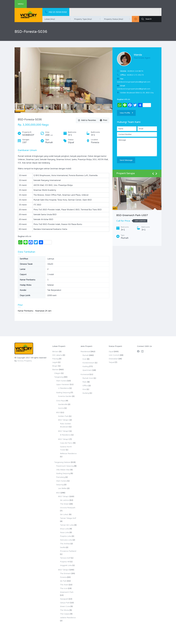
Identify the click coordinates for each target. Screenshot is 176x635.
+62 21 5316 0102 (58, 12)
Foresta (63, 577)
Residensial (85, 351)
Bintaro (55, 351)
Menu (21, 4)
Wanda (138, 54)
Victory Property (24, 361)
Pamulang (60, 477)
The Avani (64, 585)
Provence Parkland (68, 551)
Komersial (85, 374)
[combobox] (57, 19)
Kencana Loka (66, 540)
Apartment (87, 370)
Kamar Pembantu (25, 311)
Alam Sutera (61, 381)
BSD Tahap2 (63, 439)
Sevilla (62, 547)
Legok (55, 362)
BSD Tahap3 (63, 431)
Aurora (61, 408)
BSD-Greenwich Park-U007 (132, 215)
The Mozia (64, 610)
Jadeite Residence (68, 617)
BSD (58, 412)
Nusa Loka (64, 532)
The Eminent (65, 573)
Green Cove (65, 606)
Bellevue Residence (68, 453)
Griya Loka (64, 529)
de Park (63, 581)
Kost (84, 359)
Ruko (84, 382)
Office (85, 385)
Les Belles (62, 488)
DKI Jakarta (57, 355)
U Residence (63, 388)
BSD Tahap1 (63, 420)
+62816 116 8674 (135, 71)
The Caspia (65, 614)
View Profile (125, 113)
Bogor (55, 366)
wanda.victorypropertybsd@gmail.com (133, 89)
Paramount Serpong (65, 466)
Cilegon (57, 373)
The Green (64, 504)
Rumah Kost (87, 378)
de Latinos (64, 500)
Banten (55, 369)
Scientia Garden (65, 396)
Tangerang (58, 377)
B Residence (65, 435)
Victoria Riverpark (67, 508)
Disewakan (113, 359)
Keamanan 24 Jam (43, 311)
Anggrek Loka (66, 565)
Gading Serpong (63, 392)
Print (104, 120)
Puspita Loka (65, 536)
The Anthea (65, 544)
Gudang (85, 393)
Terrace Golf (65, 558)
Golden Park (63, 416)
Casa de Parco (66, 443)
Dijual (111, 351)
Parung (55, 359)
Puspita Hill (65, 562)
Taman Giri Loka (67, 525)
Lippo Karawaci (62, 384)
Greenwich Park (66, 592)
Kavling (85, 366)
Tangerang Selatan (62, 462)
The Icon (64, 588)
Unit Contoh (114, 355)
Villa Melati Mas (63, 470)
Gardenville (62, 404)
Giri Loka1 (64, 514)
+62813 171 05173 (135, 75)
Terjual (111, 362)
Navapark (64, 599)
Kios (84, 389)
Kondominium (88, 363)
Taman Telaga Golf (68, 518)
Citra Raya (60, 401)
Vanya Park (65, 603)
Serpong (60, 485)
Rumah (85, 355)
